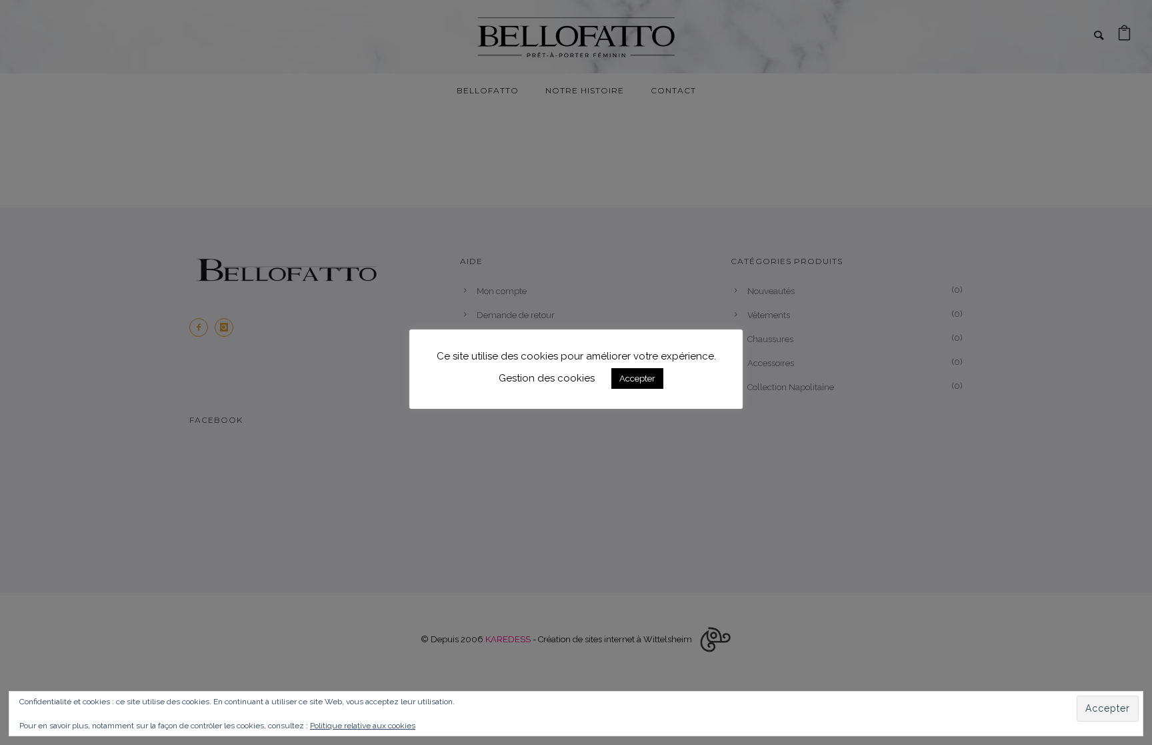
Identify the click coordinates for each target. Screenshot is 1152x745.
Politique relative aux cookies (362, 725)
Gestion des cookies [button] (547, 378)
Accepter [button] (637, 379)
